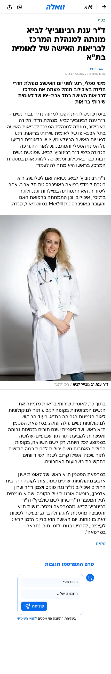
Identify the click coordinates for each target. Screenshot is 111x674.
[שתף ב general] (9, 7)
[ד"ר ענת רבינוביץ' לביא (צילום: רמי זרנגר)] (55, 302)
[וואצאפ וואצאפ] (19, 7)
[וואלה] (55, 7)
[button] (88, 7)
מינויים (101, 544)
